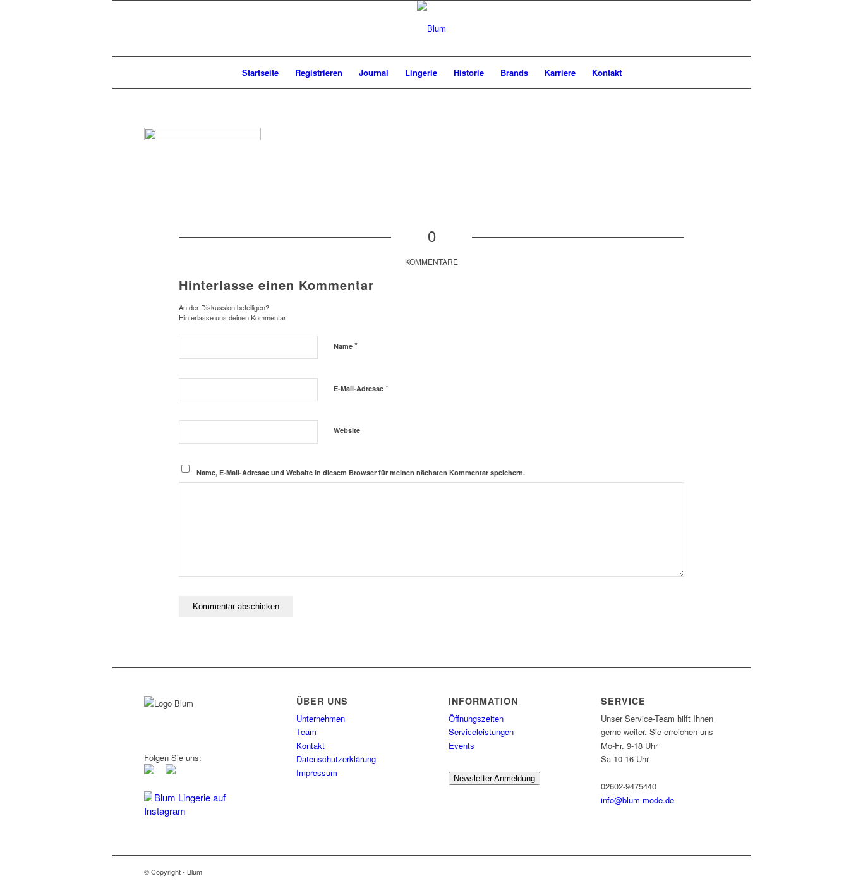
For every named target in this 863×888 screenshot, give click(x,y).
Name (346, 345)
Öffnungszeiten (476, 718)
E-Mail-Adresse (361, 388)
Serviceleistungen (481, 732)
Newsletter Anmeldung (494, 778)
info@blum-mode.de (637, 800)
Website (347, 430)
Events (461, 745)
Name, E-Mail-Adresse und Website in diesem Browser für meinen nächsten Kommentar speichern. (360, 472)
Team (306, 732)
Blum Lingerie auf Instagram (185, 804)
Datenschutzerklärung (336, 759)
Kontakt (310, 745)
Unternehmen (320, 718)
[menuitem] (260, 72)
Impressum (316, 773)
